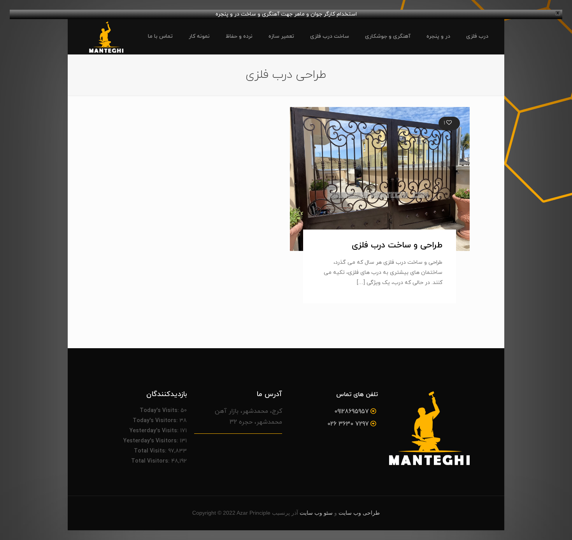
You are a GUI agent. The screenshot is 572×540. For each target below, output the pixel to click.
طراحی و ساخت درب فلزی (397, 245)
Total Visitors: (151, 461)
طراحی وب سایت (359, 513)
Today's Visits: (160, 410)
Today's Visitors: (156, 420)
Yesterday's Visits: (155, 431)
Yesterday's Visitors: (151, 441)
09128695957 (351, 411)
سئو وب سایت (316, 513)
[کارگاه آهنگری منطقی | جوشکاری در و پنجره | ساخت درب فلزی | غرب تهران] (106, 36)
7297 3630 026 (348, 424)
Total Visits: (151, 451)
